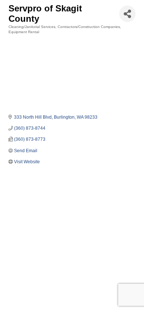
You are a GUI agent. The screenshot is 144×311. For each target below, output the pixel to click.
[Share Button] (127, 14)
